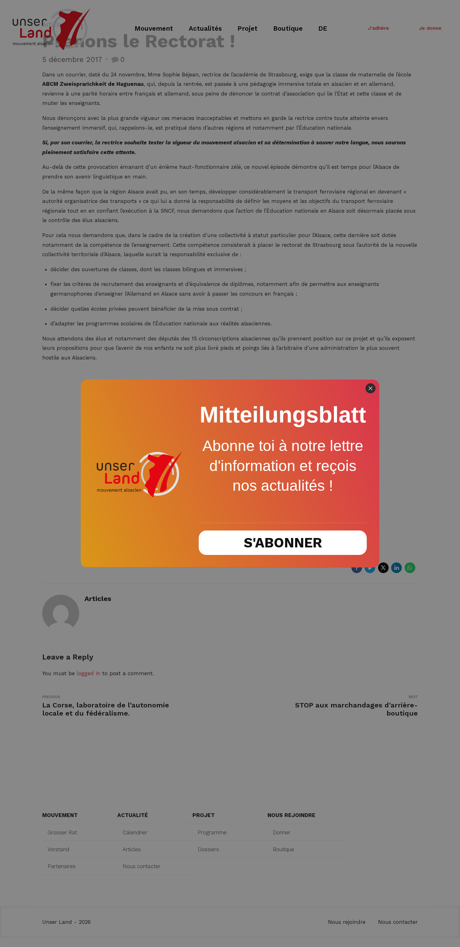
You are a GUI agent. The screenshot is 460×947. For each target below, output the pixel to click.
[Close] (370, 388)
